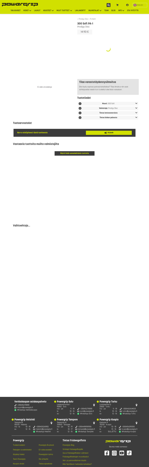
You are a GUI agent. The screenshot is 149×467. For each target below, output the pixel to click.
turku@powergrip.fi (130, 411)
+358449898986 (84, 427)
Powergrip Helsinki (24, 420)
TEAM (106, 11)
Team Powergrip (19, 459)
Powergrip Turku (108, 402)
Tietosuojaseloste (45, 464)
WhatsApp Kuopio (129, 432)
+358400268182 (42, 427)
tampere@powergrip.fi (86, 429)
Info (120, 11)
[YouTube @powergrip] (121, 453)
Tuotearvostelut (19, 445)
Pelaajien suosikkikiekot (22, 450)
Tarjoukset (16, 11)
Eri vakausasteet (45, 450)
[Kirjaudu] (127, 5)
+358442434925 (129, 409)
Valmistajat (93, 11)
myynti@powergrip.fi (25, 408)
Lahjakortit (80, 11)
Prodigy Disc (84, 19)
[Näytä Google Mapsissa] (94, 406)
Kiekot (26, 11)
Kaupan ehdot (18, 464)
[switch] (140, 5)
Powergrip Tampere (67, 420)
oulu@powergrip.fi (87, 411)
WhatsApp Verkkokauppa (27, 410)
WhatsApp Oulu (86, 414)
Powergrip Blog (68, 445)
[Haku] (108, 5)
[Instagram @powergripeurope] (114, 453)
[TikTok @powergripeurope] (129, 453)
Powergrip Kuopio (109, 420)
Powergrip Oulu (65, 402)
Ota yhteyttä (132, 11)
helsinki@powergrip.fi (44, 429)
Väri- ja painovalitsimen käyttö (74, 461)
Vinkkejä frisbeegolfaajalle (73, 449)
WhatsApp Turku (129, 414)
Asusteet (47, 11)
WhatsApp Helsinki (43, 432)
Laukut (37, 11)
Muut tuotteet (63, 11)
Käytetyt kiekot (18, 454)
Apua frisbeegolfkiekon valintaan (75, 453)
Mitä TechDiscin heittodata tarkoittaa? (77, 464)
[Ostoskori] (117, 5)
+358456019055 (128, 427)
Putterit (93, 19)
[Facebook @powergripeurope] (107, 453)
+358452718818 (23, 405)
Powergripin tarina (46, 454)
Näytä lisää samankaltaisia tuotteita (74, 153)
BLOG (113, 11)
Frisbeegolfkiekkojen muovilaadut (76, 457)
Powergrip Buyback (46, 445)
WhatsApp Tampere (85, 432)
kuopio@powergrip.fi (129, 429)
